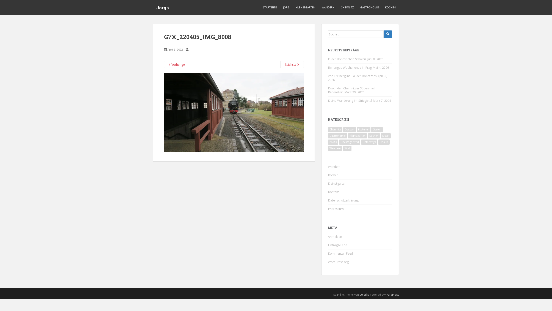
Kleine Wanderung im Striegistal (350, 100)
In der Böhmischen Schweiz (347, 59)
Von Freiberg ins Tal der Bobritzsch (352, 76)
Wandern (328, 7)
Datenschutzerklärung (343, 200)
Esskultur (363, 129)
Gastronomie (369, 7)
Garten (377, 129)
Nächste (291, 64)
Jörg (286, 7)
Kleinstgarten (305, 7)
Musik (385, 136)
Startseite (270, 7)
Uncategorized (350, 142)
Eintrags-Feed (337, 245)
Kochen (390, 7)
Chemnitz (347, 7)
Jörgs (162, 7)
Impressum (336, 209)
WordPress (392, 295)
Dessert (349, 129)
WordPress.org (338, 262)
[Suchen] (388, 34)
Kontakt (333, 192)
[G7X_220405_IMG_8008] (234, 112)
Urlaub (384, 142)
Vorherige (178, 64)
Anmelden (335, 237)
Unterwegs (369, 142)
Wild (347, 148)
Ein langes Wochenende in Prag (350, 67)
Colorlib (364, 295)
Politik (333, 142)
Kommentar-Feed (340, 253)
